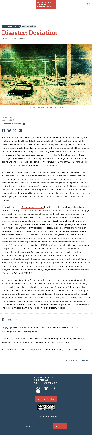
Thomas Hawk (39, 107)
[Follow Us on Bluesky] (46, 388)
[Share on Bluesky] (9, 130)
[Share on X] (14, 130)
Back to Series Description (78, 360)
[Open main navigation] (3, 4)
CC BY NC (61, 107)
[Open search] (88, 4)
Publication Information (11, 124)
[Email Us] (38, 391)
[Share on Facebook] (3, 130)
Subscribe (60, 426)
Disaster (21, 38)
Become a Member (46, 399)
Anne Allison (9, 117)
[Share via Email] (20, 130)
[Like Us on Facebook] (38, 388)
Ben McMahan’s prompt (32, 206)
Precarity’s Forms (34, 349)
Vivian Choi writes (29, 210)
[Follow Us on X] (54, 388)
